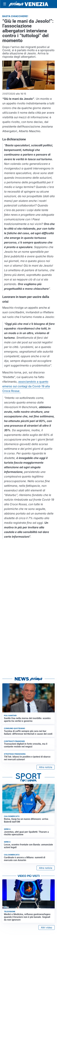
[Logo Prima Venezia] (28, 4)
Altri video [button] (46, 927)
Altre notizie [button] (45, 767)
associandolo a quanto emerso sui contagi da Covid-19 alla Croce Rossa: (26, 386)
